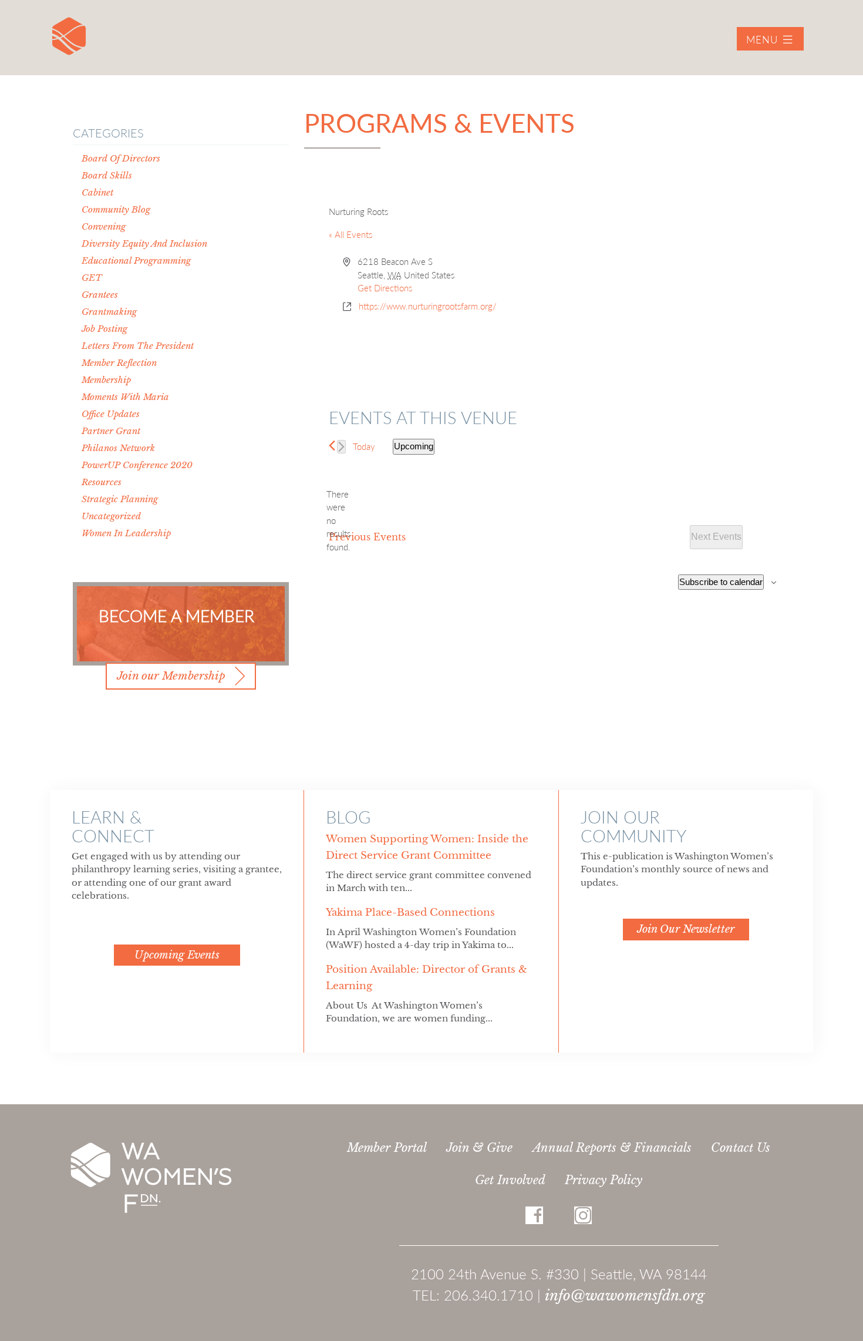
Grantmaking (109, 311)
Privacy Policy (603, 1180)
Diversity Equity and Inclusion (144, 243)
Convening (104, 226)
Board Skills (107, 175)
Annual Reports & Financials (612, 1148)
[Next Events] (341, 446)
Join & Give (479, 1148)
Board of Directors (121, 158)
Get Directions (385, 288)
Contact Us (740, 1148)
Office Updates (111, 413)
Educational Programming (136, 260)
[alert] (338, 520)
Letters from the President (138, 345)
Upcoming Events (177, 955)
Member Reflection (119, 362)
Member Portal (387, 1148)
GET (92, 277)
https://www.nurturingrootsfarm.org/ (428, 306)
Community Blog (116, 209)
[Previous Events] (332, 445)
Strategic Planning (120, 499)
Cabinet (97, 192)
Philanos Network (118, 447)
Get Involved (510, 1180)
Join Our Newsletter (685, 929)
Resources (102, 482)
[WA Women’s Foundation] (69, 36)
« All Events (350, 234)
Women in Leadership (126, 533)
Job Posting (104, 328)
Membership (106, 379)
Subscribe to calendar (721, 582)
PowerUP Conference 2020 (137, 464)
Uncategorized (111, 516)
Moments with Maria (125, 396)
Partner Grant (111, 430)
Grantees (100, 294)
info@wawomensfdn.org (624, 1295)
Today (364, 446)
